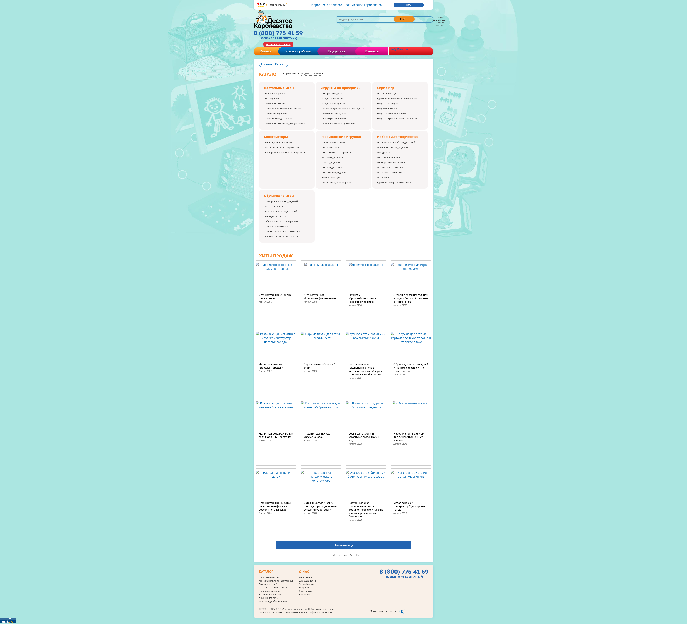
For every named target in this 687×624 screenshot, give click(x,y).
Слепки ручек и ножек (334, 118)
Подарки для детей (332, 93)
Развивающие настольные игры (283, 108)
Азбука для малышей (333, 142)
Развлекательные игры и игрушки (284, 231)
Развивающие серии (276, 226)
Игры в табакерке (388, 103)
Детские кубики (330, 147)
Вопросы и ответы (278, 44)
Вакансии (304, 594)
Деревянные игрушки (334, 113)
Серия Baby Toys (387, 93)
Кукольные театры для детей (281, 211)
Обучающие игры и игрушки (281, 221)
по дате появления (311, 73)
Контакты (372, 51)
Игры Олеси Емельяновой (392, 113)
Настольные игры (275, 103)
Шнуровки (384, 152)
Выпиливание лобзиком (391, 172)
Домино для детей (332, 167)
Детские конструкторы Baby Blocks (397, 98)
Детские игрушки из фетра (336, 182)
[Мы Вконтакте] (402, 611)
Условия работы (298, 51)
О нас (304, 572)
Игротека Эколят (387, 108)
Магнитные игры (274, 206)
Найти (404, 19)
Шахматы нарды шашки (278, 118)
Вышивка (383, 177)
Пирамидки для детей (334, 172)
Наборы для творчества (391, 162)
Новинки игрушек (275, 93)
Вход (408, 4)
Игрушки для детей (332, 98)
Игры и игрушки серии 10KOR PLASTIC (399, 118)
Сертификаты (306, 584)
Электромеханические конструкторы (286, 152)
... (345, 555)
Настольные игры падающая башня (285, 123)
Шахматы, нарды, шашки (273, 587)
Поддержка (336, 51)
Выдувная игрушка (332, 177)
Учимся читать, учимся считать (282, 236)
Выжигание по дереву (390, 167)
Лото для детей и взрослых (336, 152)
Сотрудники (305, 591)
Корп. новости (307, 577)
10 (357, 555)
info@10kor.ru (398, 49)
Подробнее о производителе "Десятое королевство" (346, 5)
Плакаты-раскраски (389, 157)
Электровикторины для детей (281, 201)
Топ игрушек (272, 98)
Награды (304, 587)
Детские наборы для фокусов (394, 182)
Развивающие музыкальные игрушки (343, 108)
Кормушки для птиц (276, 216)
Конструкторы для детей (278, 142)
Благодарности (307, 580)
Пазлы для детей (331, 162)
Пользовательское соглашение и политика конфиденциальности (295, 612)
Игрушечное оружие (333, 103)
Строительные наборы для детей (396, 142)
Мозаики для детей (332, 157)
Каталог (266, 51)
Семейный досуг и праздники (338, 123)
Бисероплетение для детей (393, 147)
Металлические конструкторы (282, 147)
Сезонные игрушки (276, 113)
